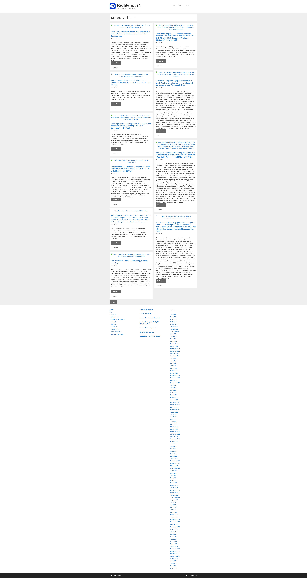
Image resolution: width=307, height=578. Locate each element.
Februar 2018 (174, 544)
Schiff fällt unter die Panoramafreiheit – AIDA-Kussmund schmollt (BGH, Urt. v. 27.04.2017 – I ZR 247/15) (131, 83)
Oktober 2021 (174, 436)
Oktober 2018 (174, 524)
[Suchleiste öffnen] (195, 5)
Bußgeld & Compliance (117, 319)
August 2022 (174, 412)
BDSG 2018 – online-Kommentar (150, 336)
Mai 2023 (173, 390)
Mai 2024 (173, 363)
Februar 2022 (174, 427)
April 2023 (173, 392)
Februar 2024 (174, 370)
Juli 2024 (173, 358)
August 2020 (174, 470)
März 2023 (173, 395)
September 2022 (175, 409)
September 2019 (175, 497)
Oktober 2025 (174, 329)
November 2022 (175, 405)
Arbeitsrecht (114, 317)
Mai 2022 (173, 419)
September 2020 (175, 468)
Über (179, 5)
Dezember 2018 (175, 519)
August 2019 (174, 500)
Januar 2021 (174, 458)
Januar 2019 (174, 517)
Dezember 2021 (175, 431)
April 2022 (173, 422)
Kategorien (186, 5)
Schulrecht (114, 326)
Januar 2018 (174, 546)
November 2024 (175, 351)
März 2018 (173, 541)
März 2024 (173, 368)
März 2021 (173, 453)
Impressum (187, 575)
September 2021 (175, 439)
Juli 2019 (173, 502)
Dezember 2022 (175, 402)
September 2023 (175, 383)
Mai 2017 (173, 566)
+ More (113, 302)
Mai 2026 (173, 317)
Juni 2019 (173, 505)
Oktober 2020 (174, 466)
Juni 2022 (173, 417)
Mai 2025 (173, 339)
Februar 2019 (174, 514)
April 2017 (173, 568)
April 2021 (173, 451)
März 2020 (173, 483)
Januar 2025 (174, 346)
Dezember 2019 (175, 490)
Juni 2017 (173, 563)
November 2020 (175, 463)
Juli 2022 (173, 414)
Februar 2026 (174, 324)
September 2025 (175, 331)
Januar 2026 (174, 326)
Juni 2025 (173, 336)
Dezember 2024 (175, 348)
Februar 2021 (174, 456)
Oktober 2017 (174, 553)
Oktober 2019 (174, 495)
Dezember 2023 (175, 375)
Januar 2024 (174, 373)
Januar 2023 (174, 400)
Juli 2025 (173, 334)
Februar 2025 (174, 344)
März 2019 (173, 512)
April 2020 (173, 480)
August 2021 (174, 441)
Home (173, 5)
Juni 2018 (173, 534)
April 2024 (173, 365)
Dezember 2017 (175, 549)
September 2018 (175, 527)
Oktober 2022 (174, 407)
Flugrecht (113, 322)
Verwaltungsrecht (116, 331)
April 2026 (173, 319)
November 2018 (175, 522)
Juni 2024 (173, 361)
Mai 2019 (173, 507)
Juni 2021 (173, 446)
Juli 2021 (173, 444)
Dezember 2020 (175, 461)
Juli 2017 (173, 561)
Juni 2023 (173, 387)
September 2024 (175, 356)
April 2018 (173, 539)
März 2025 (173, 341)
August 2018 (174, 529)
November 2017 (175, 551)
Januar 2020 (174, 488)
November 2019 (175, 492)
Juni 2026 (173, 314)
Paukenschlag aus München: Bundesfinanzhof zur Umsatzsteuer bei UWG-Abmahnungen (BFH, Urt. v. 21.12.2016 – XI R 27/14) (130, 169)
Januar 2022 (174, 429)
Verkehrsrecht (115, 329)
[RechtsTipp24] (113, 6)
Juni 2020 (173, 475)
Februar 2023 (174, 397)
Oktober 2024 (174, 353)
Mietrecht (113, 324)
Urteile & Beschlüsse (117, 334)
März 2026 (173, 322)
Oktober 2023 (174, 380)
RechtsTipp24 (129, 5)
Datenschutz (194, 575)
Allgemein (115, 67)
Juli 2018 (173, 531)
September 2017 (175, 556)
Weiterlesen (117, 63)
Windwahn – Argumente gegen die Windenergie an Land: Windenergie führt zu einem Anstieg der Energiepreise (130, 34)
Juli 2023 (173, 385)
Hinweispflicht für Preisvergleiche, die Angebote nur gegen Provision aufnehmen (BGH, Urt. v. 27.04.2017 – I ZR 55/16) (131, 126)
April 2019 (173, 510)
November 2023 (175, 378)
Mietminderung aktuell (146, 309)
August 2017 (174, 558)
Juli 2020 (173, 473)
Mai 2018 (173, 536)
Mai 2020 (173, 478)
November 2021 (175, 434)
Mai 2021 (173, 448)
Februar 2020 (174, 485)
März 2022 (173, 424)
